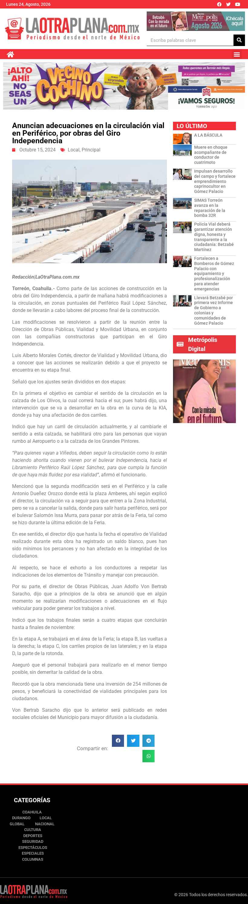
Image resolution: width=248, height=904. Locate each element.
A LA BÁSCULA (208, 135)
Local (74, 150)
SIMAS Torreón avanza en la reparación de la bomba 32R (209, 208)
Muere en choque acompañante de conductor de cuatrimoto (210, 155)
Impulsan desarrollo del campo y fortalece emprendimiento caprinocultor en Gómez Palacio (215, 181)
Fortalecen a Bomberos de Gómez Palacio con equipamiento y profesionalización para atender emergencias (214, 273)
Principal (91, 150)
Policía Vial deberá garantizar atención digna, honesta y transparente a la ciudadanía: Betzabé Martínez (214, 237)
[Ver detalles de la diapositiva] (196, 21)
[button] (237, 54)
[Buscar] (239, 40)
